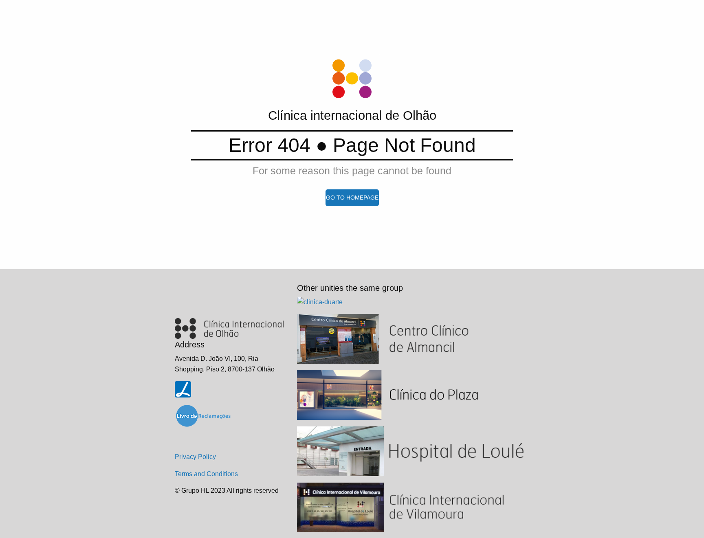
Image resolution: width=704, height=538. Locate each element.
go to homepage (352, 197)
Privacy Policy (195, 456)
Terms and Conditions (206, 473)
